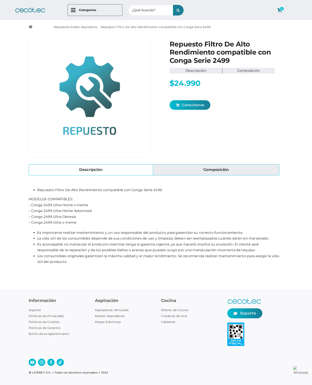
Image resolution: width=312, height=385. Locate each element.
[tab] (91, 169)
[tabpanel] (154, 226)
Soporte (35, 310)
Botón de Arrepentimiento (49, 334)
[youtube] (32, 362)
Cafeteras (168, 322)
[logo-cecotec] (30, 9)
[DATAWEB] (235, 324)
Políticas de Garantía (44, 328)
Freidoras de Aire (174, 316)
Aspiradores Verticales (112, 310)
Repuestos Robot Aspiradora (75, 27)
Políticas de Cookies (44, 322)
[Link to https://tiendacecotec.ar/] (30, 26)
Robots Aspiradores (110, 316)
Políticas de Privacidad (46, 316)
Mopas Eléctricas (108, 322)
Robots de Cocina (174, 310)
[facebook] (51, 362)
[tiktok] (60, 362)
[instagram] (41, 362)
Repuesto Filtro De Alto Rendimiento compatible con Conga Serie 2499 (156, 27)
